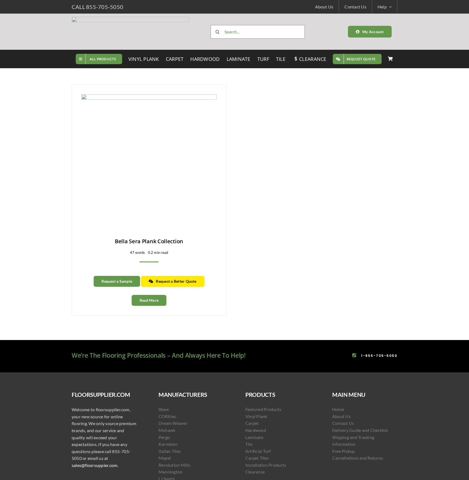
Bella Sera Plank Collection (149, 241)
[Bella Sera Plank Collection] (149, 97)
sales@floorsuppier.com (94, 465)
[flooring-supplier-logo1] (130, 18)
